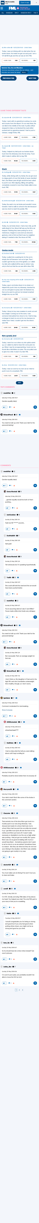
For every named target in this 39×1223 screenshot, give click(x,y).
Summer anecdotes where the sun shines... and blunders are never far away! (17, 70)
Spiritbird (7, 698)
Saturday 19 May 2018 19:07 (10, 398)
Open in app (25, 2)
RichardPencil (8, 415)
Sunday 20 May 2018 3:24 (12, 561)
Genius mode (7, 250)
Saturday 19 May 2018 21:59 (10, 794)
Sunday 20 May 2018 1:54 (12, 519)
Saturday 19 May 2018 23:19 (13, 496)
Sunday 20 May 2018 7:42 (12, 676)
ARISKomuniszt (12, 722)
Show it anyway (7, 710)
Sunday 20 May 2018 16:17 (12, 605)
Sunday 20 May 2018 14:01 (12, 748)
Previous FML (8, 78)
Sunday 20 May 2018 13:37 (12, 582)
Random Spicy (26, 13)
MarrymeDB (8, 789)
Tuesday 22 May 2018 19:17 (12, 918)
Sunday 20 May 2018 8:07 (9, 947)
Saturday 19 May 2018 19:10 (9, 419)
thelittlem (10, 743)
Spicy (17, 13)
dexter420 (7, 865)
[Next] (22, 990)
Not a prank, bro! (9, 336)
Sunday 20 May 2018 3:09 (12, 540)
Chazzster (7, 813)
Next (19, 382)
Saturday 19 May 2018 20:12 (13, 727)
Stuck (4, 169)
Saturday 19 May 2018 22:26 (10, 818)
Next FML (32, 78)
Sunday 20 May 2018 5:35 (9, 893)
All (3, 13)
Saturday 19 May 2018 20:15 (10, 772)
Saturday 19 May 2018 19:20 (10, 703)
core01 (6, 889)
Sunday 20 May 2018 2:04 (9, 869)
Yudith (9, 577)
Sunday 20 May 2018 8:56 (9, 971)
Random (9, 13)
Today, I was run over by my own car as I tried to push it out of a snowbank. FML (18, 370)
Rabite (9, 913)
